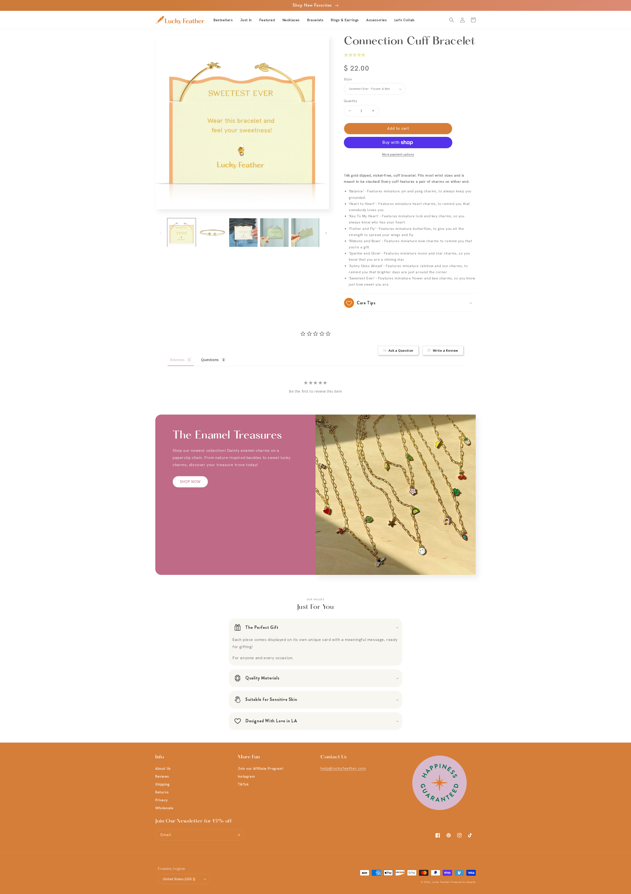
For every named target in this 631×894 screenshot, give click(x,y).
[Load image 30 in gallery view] (305, 232)
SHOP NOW (190, 481)
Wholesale (164, 808)
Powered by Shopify (463, 882)
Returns (162, 792)
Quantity (350, 101)
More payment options (398, 154)
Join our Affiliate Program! (260, 768)
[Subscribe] (238, 835)
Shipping (162, 784)
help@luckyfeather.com (343, 768)
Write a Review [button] (445, 350)
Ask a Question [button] (400, 350)
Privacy (161, 800)
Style (348, 79)
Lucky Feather (441, 882)
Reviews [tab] (177, 359)
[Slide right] (326, 232)
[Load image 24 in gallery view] (243, 232)
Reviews (162, 776)
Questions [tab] (210, 359)
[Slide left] (160, 232)
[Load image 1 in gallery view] (181, 232)
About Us (163, 768)
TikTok (243, 784)
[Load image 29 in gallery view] (274, 232)
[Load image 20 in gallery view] (212, 232)
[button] (267, 20)
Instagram (246, 776)
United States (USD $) (179, 879)
